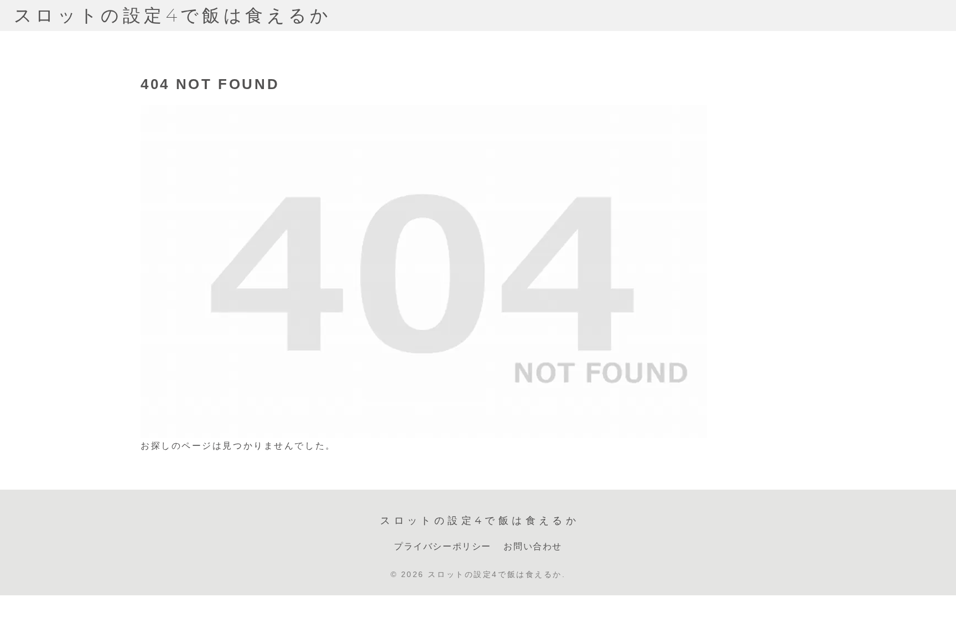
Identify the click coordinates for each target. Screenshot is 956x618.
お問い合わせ (532, 546)
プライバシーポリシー (442, 546)
